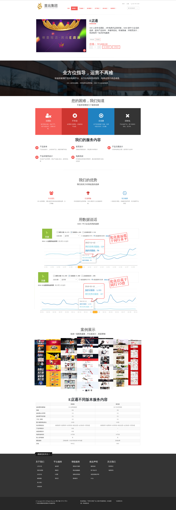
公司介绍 (39, 466)
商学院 (74, 8)
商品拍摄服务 (76, 470)
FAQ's (92, 478)
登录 (123, 3)
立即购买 (116, 47)
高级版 (98, 39)
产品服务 (81, 8)
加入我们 (39, 482)
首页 (68, 8)
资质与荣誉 (40, 470)
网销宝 (57, 470)
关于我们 (97, 8)
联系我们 (111, 466)
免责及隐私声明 (95, 474)
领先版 (92, 39)
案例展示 (75, 478)
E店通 (56, 474)
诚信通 (57, 466)
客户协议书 (94, 470)
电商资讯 (113, 8)
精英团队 (39, 478)
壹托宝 (57, 478)
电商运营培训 (76, 474)
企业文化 (39, 474)
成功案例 (89, 8)
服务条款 (93, 466)
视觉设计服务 (76, 466)
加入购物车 (107, 47)
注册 (128, 3)
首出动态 (105, 8)
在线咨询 (39, 486)
